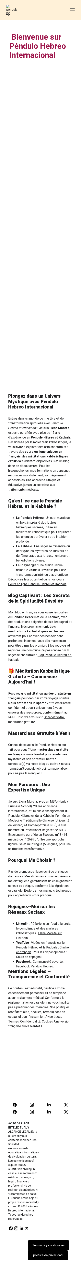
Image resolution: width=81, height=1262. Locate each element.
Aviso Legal (53, 1017)
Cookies (47, 1021)
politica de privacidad (48, 1255)
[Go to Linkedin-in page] (51, 1105)
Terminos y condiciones (48, 1245)
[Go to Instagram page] (34, 1105)
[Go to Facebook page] (17, 1105)
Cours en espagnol (28, 957)
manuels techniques (57, 890)
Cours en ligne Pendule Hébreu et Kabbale (37, 584)
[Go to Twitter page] (66, 1105)
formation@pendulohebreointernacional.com (38, 768)
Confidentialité (30, 1021)
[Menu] (72, 10)
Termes (13, 1021)
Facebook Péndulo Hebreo (34, 966)
